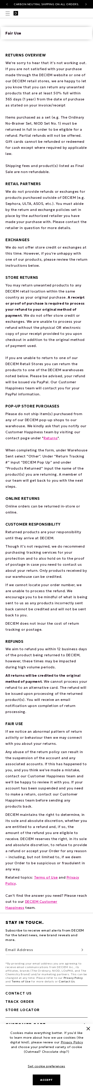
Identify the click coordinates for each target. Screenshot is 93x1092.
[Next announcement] (86, 4)
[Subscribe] (82, 950)
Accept (46, 1079)
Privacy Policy (73, 977)
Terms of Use (46, 877)
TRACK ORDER (19, 1001)
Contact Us (67, 981)
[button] (8, 13)
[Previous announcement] (7, 4)
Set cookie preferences (46, 1066)
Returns (51, 438)
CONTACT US (18, 993)
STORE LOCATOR (22, 1010)
